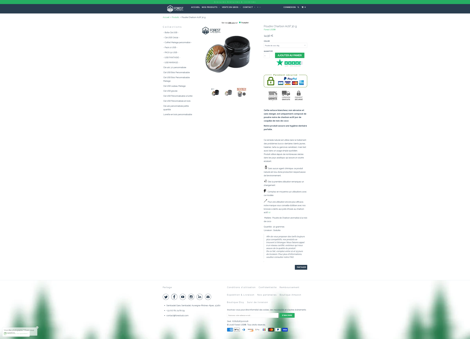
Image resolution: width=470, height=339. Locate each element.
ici (269, 212)
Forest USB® (270, 29)
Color (267, 41)
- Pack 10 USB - (170, 47)
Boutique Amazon (290, 295)
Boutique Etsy (235, 302)
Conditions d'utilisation (241, 287)
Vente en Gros (231, 7)
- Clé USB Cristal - (171, 37)
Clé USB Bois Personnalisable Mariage (176, 79)
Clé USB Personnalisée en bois (177, 101)
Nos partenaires (267, 295)
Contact (248, 7)
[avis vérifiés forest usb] (289, 66)
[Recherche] (298, 7)
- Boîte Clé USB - (171, 32)
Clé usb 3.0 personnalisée (174, 67)
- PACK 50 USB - (170, 52)
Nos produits (210, 7)
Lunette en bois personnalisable (177, 114)
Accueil (195, 7)
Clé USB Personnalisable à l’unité (177, 96)
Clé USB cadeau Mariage (174, 86)
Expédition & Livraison (240, 295)
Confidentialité (268, 287)
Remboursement (290, 287)
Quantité (268, 51)
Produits (175, 17)
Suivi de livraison (257, 302)
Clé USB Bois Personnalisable (176, 72)
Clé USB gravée (170, 91)
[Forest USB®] (175, 8)
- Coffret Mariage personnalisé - (177, 42)
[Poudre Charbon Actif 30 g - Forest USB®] (230, 55)
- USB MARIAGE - (171, 62)
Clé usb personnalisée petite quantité (176, 108)
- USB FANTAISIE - (171, 57)
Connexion (289, 7)
